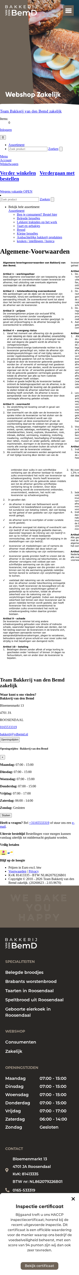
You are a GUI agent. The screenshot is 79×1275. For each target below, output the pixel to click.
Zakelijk (13, 1051)
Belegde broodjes (24, 972)
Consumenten (20, 1042)
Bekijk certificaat (39, 1266)
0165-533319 (24, 1190)
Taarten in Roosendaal (29, 990)
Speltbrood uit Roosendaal (34, 999)
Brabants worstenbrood (31, 981)
